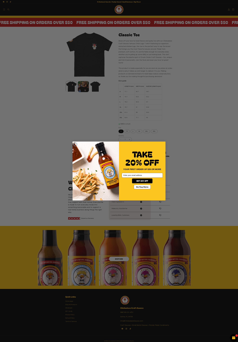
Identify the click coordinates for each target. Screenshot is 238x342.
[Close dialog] (75, 144)
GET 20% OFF (142, 181)
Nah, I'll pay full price (142, 187)
